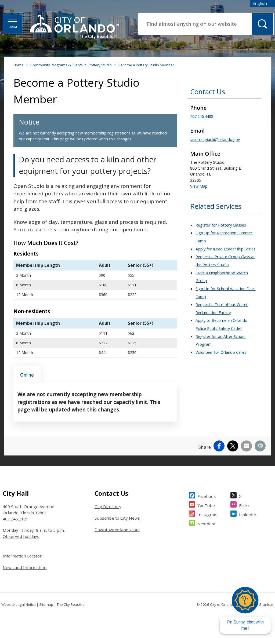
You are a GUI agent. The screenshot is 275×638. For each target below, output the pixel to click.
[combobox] (262, 3)
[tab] (27, 374)
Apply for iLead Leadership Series (225, 248)
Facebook (206, 496)
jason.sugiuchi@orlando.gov (215, 139)
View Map (199, 186)
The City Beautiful (71, 604)
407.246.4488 (201, 116)
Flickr (244, 505)
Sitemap (46, 604)
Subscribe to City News (117, 518)
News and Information (24, 567)
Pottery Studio (101, 65)
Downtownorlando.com (117, 529)
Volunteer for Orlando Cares (221, 352)
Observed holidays (21, 536)
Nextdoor (206, 523)
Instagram (207, 514)
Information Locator (22, 556)
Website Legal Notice (18, 604)
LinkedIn (247, 514)
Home (18, 65)
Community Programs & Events (56, 65)
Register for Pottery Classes (221, 225)
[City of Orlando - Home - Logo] (74, 27)
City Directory (108, 506)
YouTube (206, 505)
